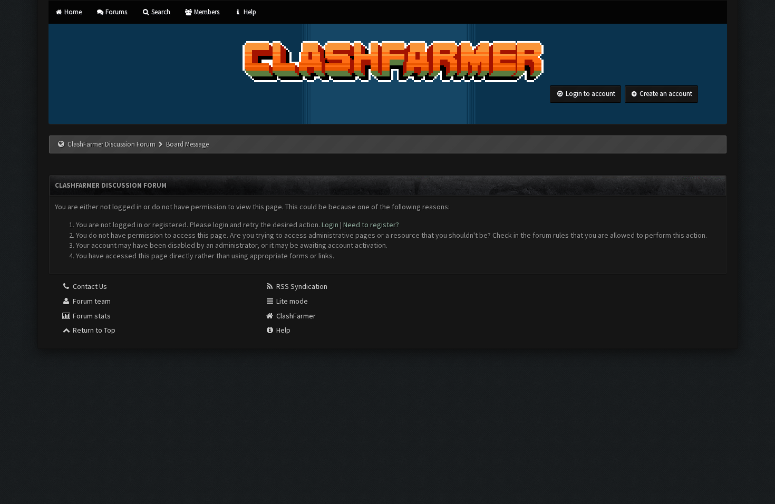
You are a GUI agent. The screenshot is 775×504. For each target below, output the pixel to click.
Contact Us (89, 286)
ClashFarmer (295, 316)
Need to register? (371, 224)
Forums (115, 11)
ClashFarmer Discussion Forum (111, 144)
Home (72, 11)
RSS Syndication (301, 286)
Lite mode (291, 301)
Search (160, 11)
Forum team (91, 301)
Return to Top (93, 330)
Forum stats (91, 316)
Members (205, 11)
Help (249, 11)
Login (330, 224)
